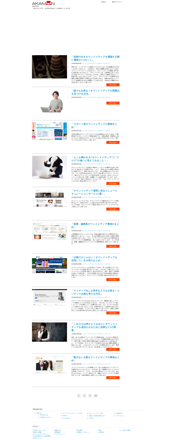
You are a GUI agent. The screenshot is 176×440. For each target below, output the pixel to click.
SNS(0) (65, 415)
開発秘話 (58, 432)
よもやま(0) (66, 418)
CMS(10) (38, 413)
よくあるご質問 (125, 430)
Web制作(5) (119, 413)
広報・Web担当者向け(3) (97, 416)
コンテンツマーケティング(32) (72, 413)
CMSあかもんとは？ (39, 430)
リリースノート (60, 434)
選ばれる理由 (37, 432)
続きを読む (113, 85)
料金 (100, 430)
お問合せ (103, 2)
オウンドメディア (104, 63)
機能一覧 (58, 430)
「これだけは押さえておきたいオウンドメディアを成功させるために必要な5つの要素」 (94, 327)
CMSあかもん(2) (45, 417)
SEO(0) (91, 418)
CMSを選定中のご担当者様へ (42, 436)
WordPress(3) (44, 415)
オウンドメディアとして (41, 434)
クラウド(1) (119, 416)
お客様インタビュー (83, 432)
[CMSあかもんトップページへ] (43, 6)
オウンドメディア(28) (96, 413)
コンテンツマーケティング (90, 63)
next (95, 396)
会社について (37, 438)
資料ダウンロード (117, 2)
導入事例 (79, 430)
